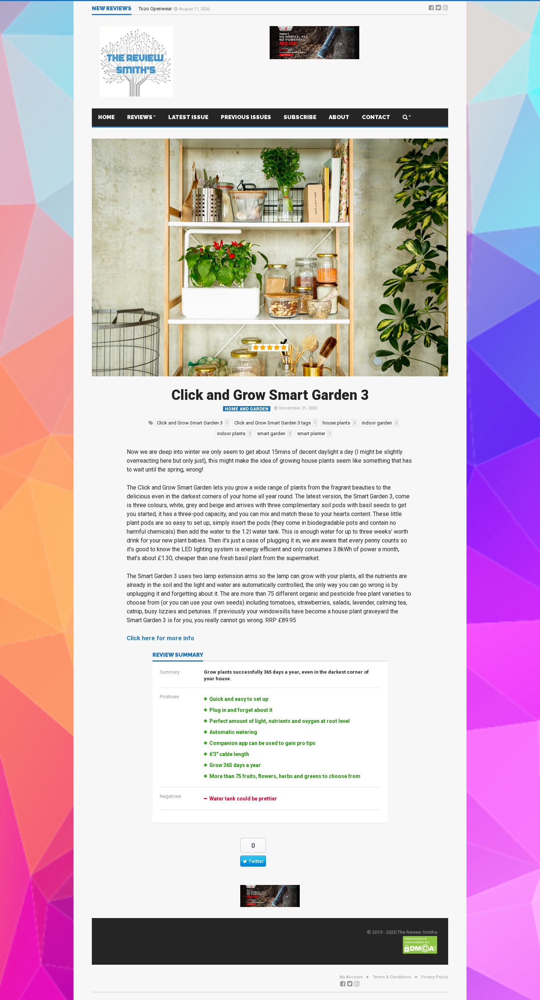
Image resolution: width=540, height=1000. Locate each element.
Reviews (139, 117)
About (339, 117)
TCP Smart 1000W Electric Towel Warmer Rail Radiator (195, 8)
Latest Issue (188, 117)
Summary (170, 672)
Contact (376, 117)
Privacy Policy (434, 977)
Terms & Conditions (391, 977)
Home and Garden (247, 408)
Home (106, 117)
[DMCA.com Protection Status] (420, 944)
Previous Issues (246, 117)
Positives (169, 696)
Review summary (177, 655)
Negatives (170, 796)
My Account (351, 977)
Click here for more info (160, 638)
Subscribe (300, 117)
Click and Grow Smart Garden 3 (270, 395)
